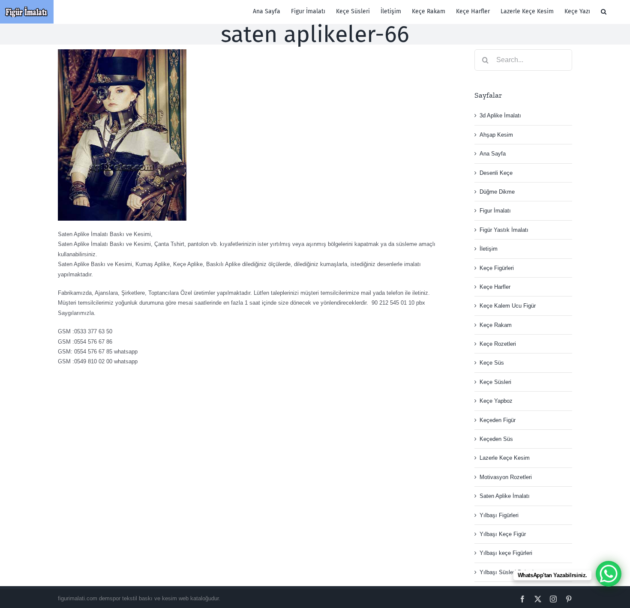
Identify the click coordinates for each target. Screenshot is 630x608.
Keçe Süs (492, 362)
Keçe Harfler (495, 287)
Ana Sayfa (493, 153)
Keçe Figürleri (497, 268)
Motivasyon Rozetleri (506, 477)
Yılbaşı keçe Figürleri (506, 553)
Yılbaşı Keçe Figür (503, 534)
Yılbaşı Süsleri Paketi (507, 572)
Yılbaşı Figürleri (499, 515)
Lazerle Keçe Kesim (505, 458)
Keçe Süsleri (495, 382)
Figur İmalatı (495, 210)
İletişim (489, 249)
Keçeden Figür (498, 420)
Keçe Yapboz (496, 401)
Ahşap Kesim (496, 135)
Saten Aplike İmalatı (505, 496)
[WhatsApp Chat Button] (608, 574)
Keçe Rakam (496, 325)
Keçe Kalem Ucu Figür (508, 306)
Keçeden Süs (496, 439)
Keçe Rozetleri (498, 344)
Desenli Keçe (496, 173)
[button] (603, 11)
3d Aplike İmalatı (500, 115)
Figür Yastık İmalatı (504, 230)
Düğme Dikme (497, 192)
